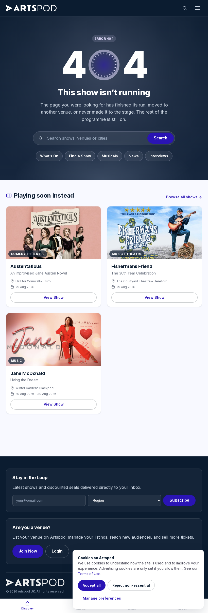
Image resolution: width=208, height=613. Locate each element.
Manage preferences (102, 598)
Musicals (110, 156)
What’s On (49, 156)
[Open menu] (197, 8)
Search (160, 138)
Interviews (158, 156)
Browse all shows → (184, 197)
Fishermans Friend (131, 266)
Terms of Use (89, 574)
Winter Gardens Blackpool (34, 388)
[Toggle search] (185, 8)
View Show (54, 297)
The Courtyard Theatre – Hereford (141, 281)
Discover (27, 608)
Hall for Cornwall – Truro (33, 281)
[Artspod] (35, 582)
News (134, 156)
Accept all (92, 585)
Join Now (28, 551)
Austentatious (26, 266)
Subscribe (179, 500)
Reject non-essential (131, 585)
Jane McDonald (27, 373)
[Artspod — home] (31, 8)
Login (57, 551)
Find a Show (80, 156)
